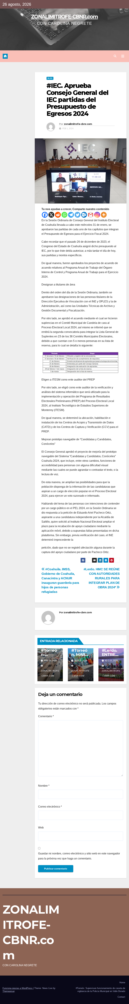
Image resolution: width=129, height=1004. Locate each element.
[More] (104, 215)
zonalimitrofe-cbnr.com (78, 124)
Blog (50, 78)
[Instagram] (97, 215)
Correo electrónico (50, 806)
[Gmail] (91, 215)
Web (41, 827)
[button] (115, 56)
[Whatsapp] (64, 215)
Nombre (43, 785)
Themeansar (8, 991)
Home (122, 982)
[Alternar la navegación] (122, 56)
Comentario (46, 716)
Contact (121, 997)
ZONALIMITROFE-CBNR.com (64, 17)
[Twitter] (77, 215)
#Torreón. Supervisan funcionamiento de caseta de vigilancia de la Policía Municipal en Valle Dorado (100, 989)
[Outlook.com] (84, 215)
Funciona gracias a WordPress (18, 988)
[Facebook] (45, 215)
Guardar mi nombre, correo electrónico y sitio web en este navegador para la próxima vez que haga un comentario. (79, 856)
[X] (51, 215)
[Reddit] (58, 215)
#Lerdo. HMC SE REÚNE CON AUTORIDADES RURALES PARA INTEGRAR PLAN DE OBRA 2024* (102, 578)
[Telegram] (71, 215)
